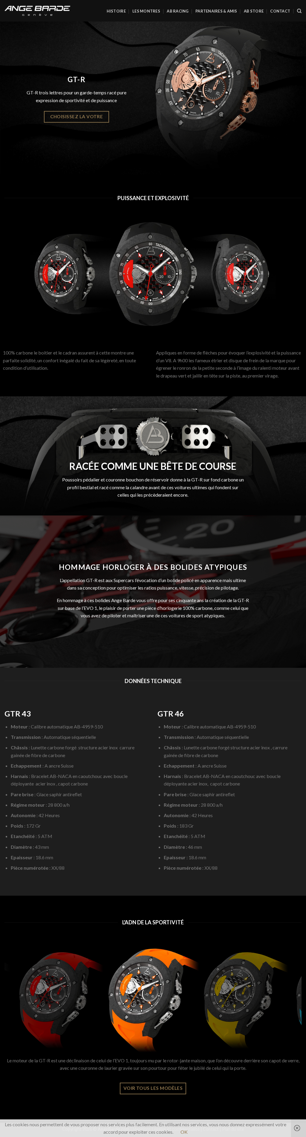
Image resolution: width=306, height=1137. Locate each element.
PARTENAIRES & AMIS (216, 11)
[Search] (299, 11)
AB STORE (254, 11)
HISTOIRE (116, 11)
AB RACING (178, 11)
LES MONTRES (146, 11)
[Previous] (18, 999)
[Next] (288, 999)
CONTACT (280, 11)
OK (184, 1132)
